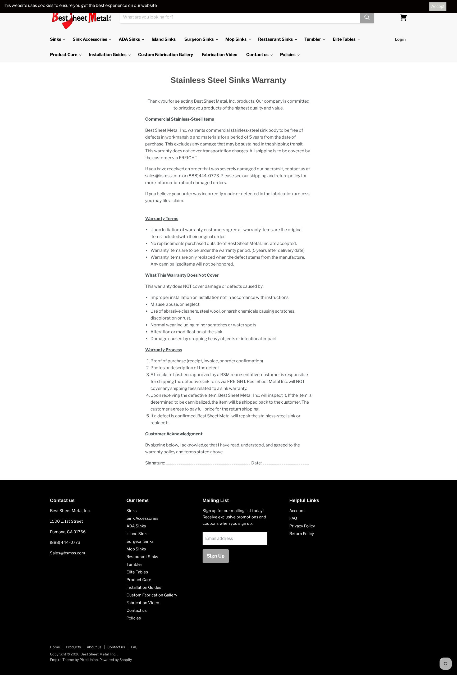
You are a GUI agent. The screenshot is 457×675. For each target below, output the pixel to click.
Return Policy (301, 533)
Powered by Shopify (115, 660)
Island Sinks (164, 39)
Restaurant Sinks (276, 39)
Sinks (56, 39)
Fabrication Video (219, 54)
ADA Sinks (130, 39)
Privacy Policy (302, 526)
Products (73, 647)
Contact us (257, 54)
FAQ (293, 518)
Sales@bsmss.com (67, 553)
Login (400, 39)
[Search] (367, 17)
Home (55, 647)
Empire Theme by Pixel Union (74, 660)
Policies (288, 54)
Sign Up (216, 556)
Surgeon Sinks (199, 39)
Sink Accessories (90, 39)
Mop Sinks (236, 39)
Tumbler (313, 39)
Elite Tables (344, 39)
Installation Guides (108, 54)
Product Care (64, 54)
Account (297, 510)
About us (94, 647)
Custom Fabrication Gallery (165, 54)
